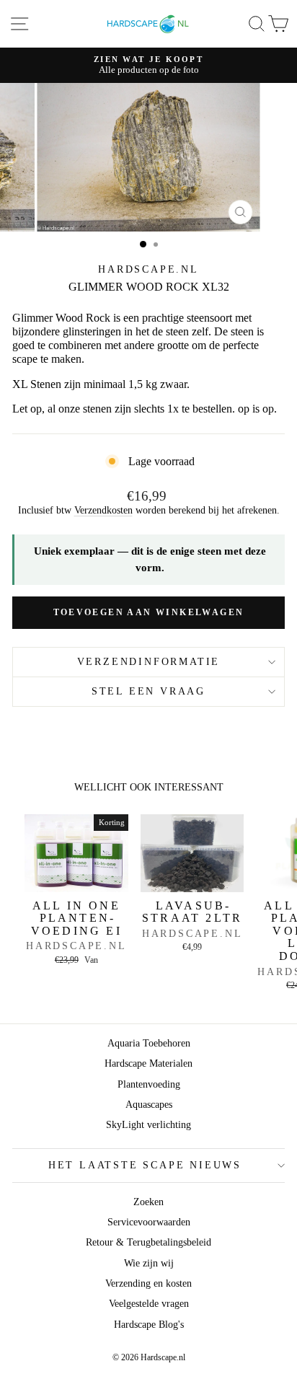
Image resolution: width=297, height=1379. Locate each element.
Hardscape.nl (148, 269)
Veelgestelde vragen (149, 1303)
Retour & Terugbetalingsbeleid (148, 1242)
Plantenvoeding (149, 1084)
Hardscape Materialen (148, 1063)
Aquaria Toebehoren (148, 1043)
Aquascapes (148, 1104)
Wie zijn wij (149, 1263)
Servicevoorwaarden (148, 1222)
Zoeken (148, 1202)
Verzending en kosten (148, 1283)
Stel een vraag (148, 691)
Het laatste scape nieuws (144, 1165)
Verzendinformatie (149, 661)
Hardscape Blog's (149, 1324)
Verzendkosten (103, 510)
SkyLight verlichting (148, 1124)
